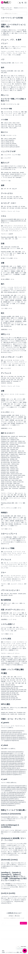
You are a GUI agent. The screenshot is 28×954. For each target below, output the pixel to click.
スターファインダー (7, 9)
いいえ (18, 915)
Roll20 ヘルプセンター (6, 8)
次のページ (23, 923)
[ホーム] (6, 2)
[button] (25, 2)
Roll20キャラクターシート (20, 8)
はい (12, 915)
